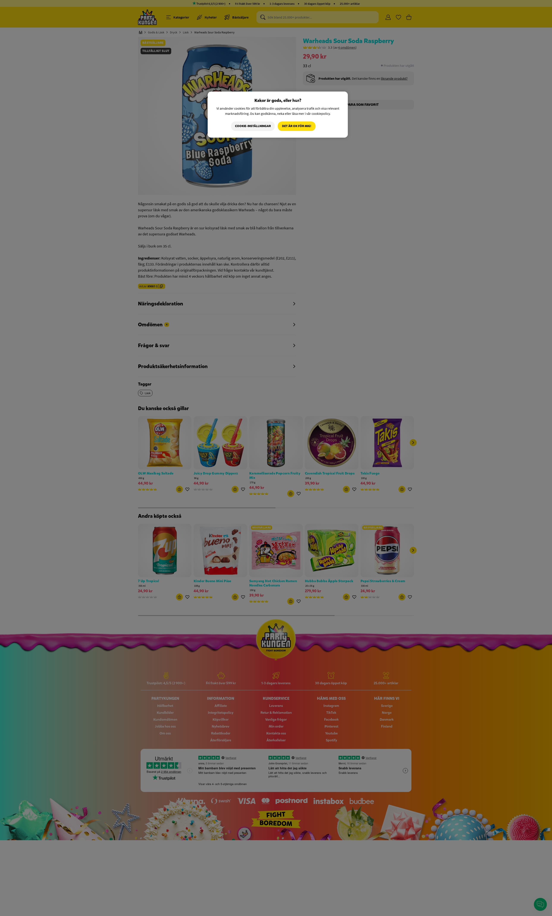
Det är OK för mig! (296, 126)
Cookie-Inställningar (253, 126)
